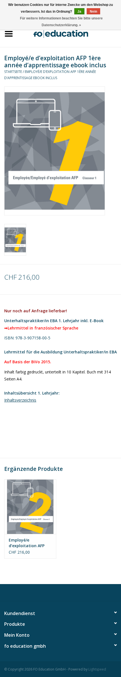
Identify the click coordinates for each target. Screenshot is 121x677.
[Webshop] (69, 33)
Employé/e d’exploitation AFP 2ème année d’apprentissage (26, 543)
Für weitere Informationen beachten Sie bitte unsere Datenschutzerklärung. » (61, 21)
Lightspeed (97, 669)
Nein (93, 12)
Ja (79, 12)
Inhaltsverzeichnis (20, 400)
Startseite (13, 71)
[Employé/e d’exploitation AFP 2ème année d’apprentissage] (30, 506)
